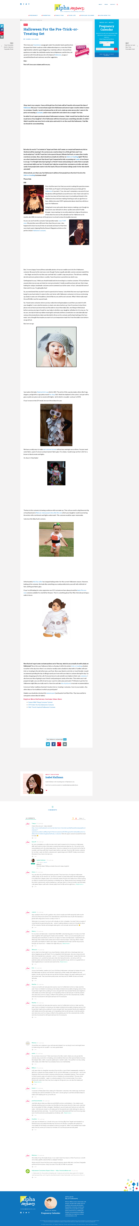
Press (106, 4)
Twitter (2, 26)
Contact (112, 4)
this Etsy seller (37, 582)
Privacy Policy (81, 1224)
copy (65, 739)
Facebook (2, 29)
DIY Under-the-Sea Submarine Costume (41, 705)
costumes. (83, 676)
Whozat (34, 949)
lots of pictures (66, 683)
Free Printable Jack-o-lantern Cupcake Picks (8, 47)
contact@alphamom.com (28, 1209)
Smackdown (37, 45)
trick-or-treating (72, 157)
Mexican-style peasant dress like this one (49, 513)
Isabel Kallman (41, 860)
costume (40, 112)
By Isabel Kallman (31, 39)
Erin (33, 968)
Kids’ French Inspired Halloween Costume (41, 707)
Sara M (45, 862)
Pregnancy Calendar (50, 1213)
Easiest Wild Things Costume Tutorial (40, 702)
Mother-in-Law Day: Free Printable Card (130, 47)
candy (78, 159)
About (100, 4)
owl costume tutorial (49, 449)
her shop (52, 394)
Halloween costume (39, 230)
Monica (34, 1043)
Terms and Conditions (70, 1224)
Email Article (2, 37)
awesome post (50, 693)
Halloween (58, 55)
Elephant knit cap (42, 392)
